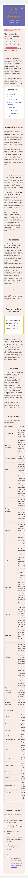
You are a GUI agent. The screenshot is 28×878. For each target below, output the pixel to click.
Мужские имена (11, 48)
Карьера (12, 107)
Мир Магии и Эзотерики (14, 12)
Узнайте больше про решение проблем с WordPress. (16, 865)
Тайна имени (13, 110)
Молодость (13, 99)
